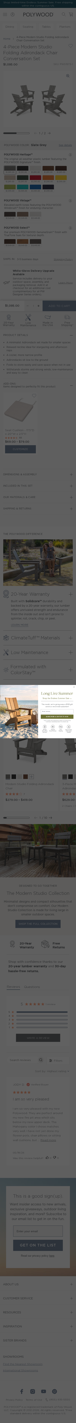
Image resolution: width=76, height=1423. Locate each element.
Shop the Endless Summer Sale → (57, 698)
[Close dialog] (74, 687)
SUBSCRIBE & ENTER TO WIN (57, 716)
